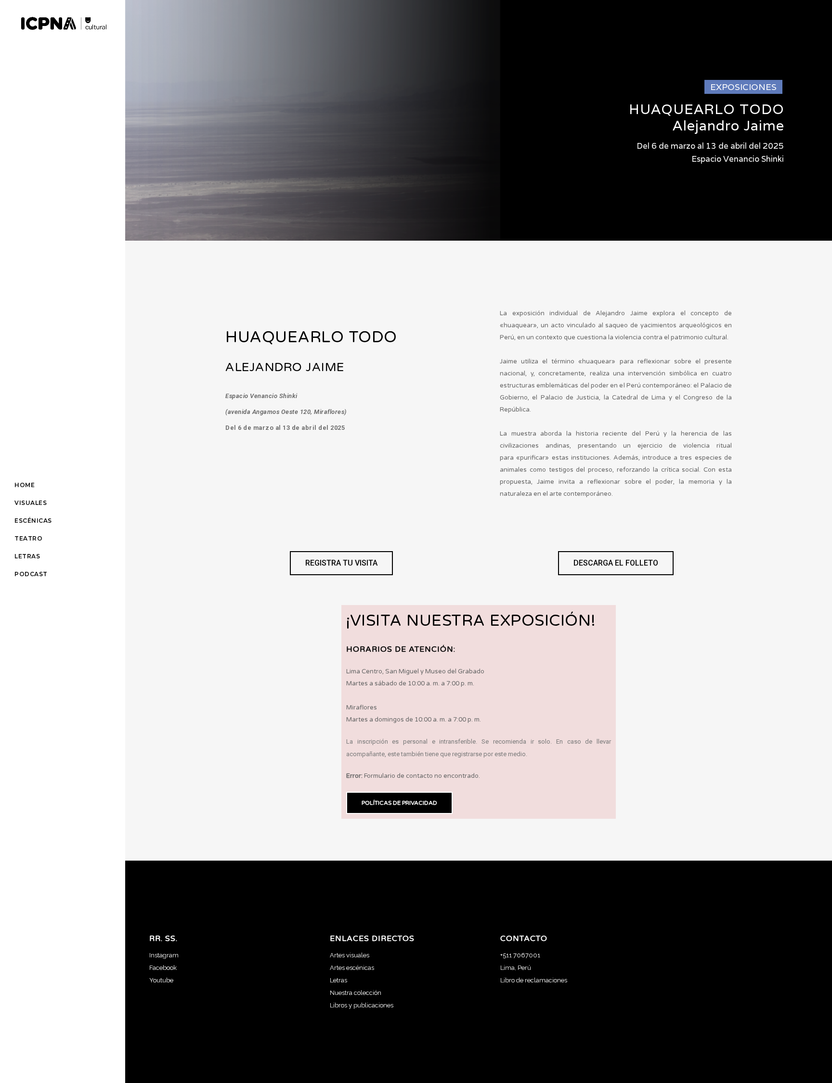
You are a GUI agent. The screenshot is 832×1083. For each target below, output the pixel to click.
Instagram (164, 955)
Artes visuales (349, 955)
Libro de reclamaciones (533, 980)
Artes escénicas (352, 967)
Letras (338, 980)
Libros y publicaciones (361, 1005)
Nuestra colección (355, 992)
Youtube (161, 980)
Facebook (163, 967)
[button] (341, 563)
